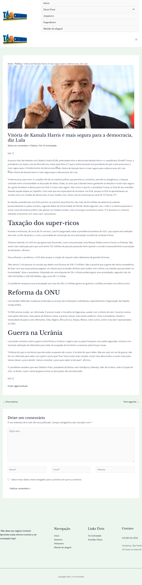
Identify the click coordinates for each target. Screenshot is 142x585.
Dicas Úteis (49, 9)
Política (33, 145)
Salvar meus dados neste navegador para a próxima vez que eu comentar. (46, 479)
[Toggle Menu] (132, 9)
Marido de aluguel (53, 28)
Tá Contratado (94, 535)
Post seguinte (131, 401)
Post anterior (10, 401)
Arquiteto (48, 16)
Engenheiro (49, 22)
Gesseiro (58, 539)
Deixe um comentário (18, 145)
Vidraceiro (59, 543)
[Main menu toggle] (136, 40)
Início (46, 3)
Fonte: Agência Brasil (18, 386)
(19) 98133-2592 (130, 537)
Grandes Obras (95, 539)
